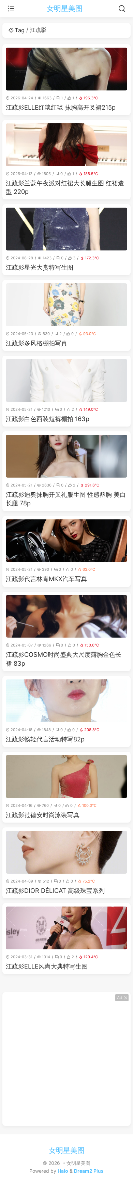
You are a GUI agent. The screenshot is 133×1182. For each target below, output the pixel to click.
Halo (63, 1171)
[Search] (122, 8)
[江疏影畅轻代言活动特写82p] (66, 700)
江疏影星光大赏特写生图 (39, 267)
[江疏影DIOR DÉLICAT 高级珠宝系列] (66, 852)
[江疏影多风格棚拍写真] (66, 304)
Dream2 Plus (89, 1171)
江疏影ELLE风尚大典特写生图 (47, 966)
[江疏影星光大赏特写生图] (66, 229)
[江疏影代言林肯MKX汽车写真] (66, 540)
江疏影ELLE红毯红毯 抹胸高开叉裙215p (61, 107)
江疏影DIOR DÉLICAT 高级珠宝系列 (55, 890)
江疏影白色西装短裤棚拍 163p (47, 418)
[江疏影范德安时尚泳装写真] (66, 776)
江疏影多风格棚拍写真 (36, 343)
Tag (20, 30)
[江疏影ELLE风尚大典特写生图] (66, 928)
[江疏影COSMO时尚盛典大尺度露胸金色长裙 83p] (66, 616)
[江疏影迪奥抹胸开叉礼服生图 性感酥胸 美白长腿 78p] (66, 456)
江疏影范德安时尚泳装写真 (42, 814)
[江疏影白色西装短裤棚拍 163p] (66, 380)
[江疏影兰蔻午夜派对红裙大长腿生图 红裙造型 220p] (66, 144)
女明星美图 (65, 8)
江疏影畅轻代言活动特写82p (45, 739)
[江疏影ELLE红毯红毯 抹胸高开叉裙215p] (66, 69)
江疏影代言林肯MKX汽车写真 (46, 578)
